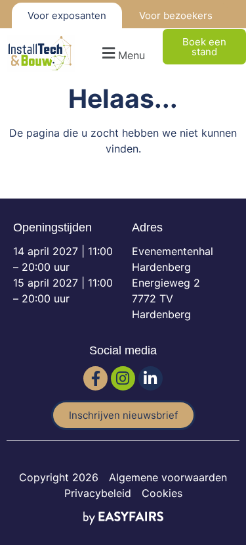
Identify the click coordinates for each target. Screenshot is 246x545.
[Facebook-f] (95, 378)
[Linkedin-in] (150, 378)
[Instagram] (123, 378)
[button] (122, 53)
